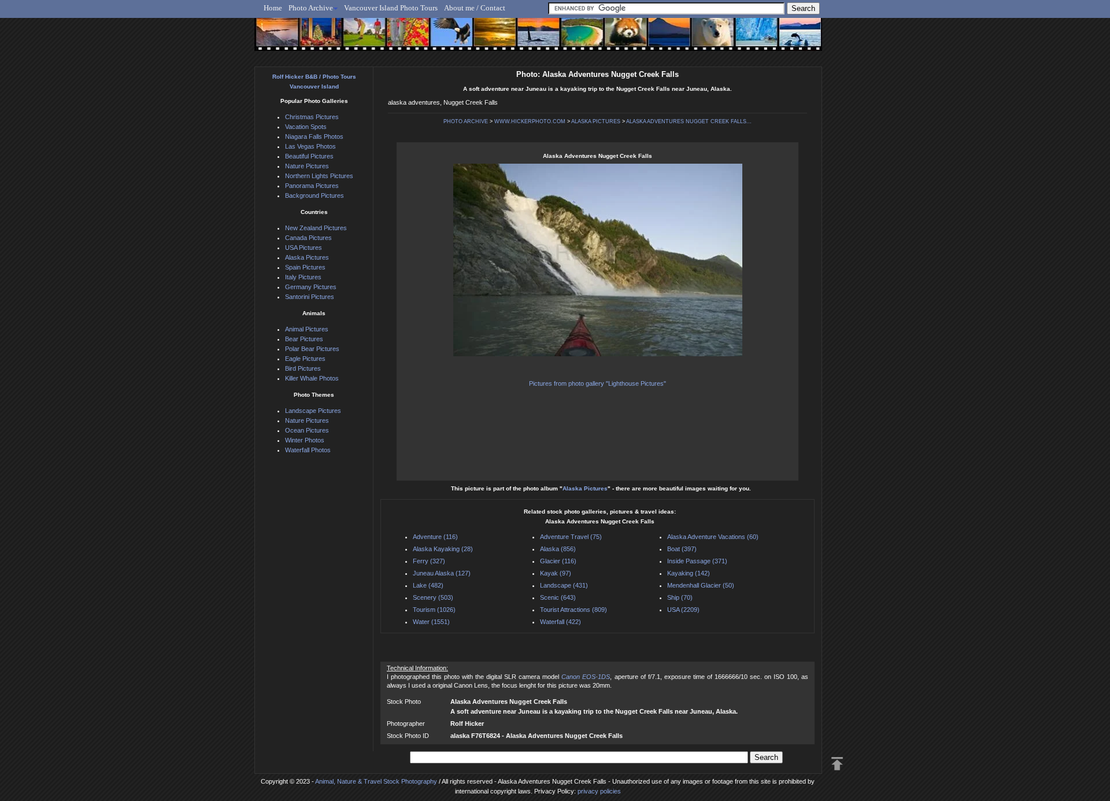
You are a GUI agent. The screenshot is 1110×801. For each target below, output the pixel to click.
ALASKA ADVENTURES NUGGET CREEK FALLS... (689, 121)
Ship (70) (680, 597)
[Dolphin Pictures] (789, 38)
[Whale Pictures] (532, 38)
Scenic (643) (558, 597)
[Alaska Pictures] (746, 38)
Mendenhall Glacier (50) (700, 585)
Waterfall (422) (560, 621)
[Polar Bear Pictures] (703, 38)
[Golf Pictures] (361, 38)
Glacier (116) (558, 561)
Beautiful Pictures (309, 156)
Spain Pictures (305, 267)
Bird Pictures (303, 368)
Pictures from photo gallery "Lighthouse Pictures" (597, 383)
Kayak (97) (555, 573)
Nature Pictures (307, 166)
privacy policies (599, 791)
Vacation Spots (306, 126)
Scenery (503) (433, 597)
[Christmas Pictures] (317, 38)
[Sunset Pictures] (274, 38)
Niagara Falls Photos (314, 136)
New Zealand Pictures (316, 227)
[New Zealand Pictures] (660, 38)
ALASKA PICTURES (595, 121)
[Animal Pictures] (617, 38)
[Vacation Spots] (574, 38)
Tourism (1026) (434, 609)
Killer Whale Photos (312, 378)
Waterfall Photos (308, 449)
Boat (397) (682, 548)
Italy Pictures (303, 277)
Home (273, 7)
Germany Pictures (310, 286)
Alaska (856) (558, 548)
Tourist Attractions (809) (573, 609)
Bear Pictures (304, 338)
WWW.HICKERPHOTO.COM (529, 121)
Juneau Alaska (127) (442, 573)
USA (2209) (683, 609)
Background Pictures (314, 195)
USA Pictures (303, 247)
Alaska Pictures (585, 488)
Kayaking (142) (688, 573)
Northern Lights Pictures (319, 175)
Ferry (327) (429, 561)
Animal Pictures (306, 329)
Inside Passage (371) (697, 561)
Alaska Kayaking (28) (443, 548)
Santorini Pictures (309, 296)
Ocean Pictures (307, 430)
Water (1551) (431, 621)
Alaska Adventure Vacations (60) (712, 536)
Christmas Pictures (312, 116)
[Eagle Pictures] (446, 38)
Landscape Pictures (313, 410)
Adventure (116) (435, 536)
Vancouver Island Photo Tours (391, 7)
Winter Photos (304, 440)
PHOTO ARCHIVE (465, 121)
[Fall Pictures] (403, 38)
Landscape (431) (564, 585)
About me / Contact (474, 7)
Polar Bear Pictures (312, 348)
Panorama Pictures (312, 185)
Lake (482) (428, 585)
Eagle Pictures (305, 358)
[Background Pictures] (489, 38)
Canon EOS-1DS (585, 676)
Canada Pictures (308, 237)
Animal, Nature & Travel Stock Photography (376, 781)
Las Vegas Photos (310, 146)
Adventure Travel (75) (571, 536)
